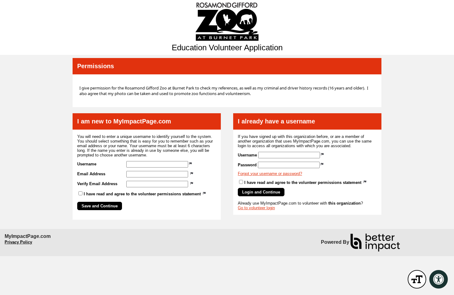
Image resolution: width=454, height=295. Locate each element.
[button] (99, 206)
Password (247, 165)
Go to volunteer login (256, 208)
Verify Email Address (97, 183)
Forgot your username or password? (270, 173)
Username (86, 164)
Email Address (91, 174)
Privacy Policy (18, 242)
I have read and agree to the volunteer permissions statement (143, 194)
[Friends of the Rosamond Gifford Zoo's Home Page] (227, 21)
